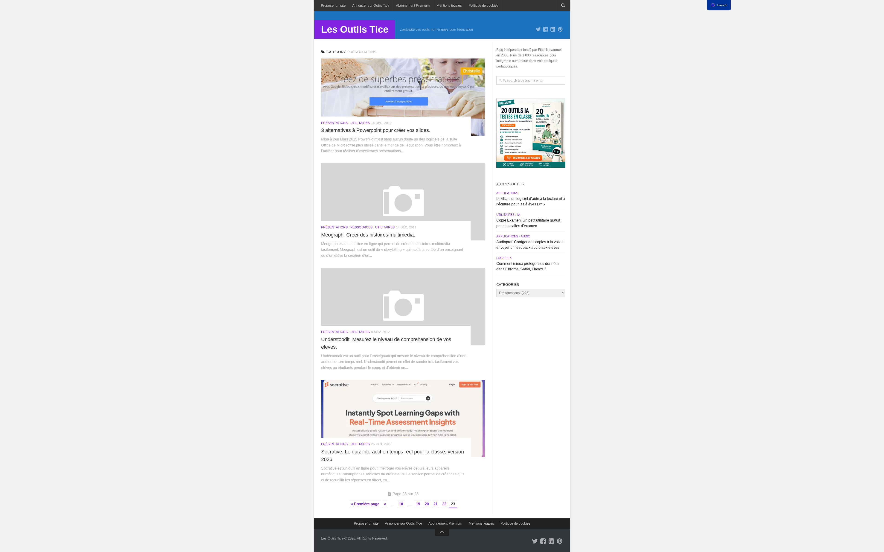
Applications (507, 193)
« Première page (365, 504)
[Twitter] (538, 29)
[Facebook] (545, 29)
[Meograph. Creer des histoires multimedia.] (403, 201)
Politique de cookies (483, 5)
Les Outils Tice (354, 29)
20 (427, 504)
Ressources (361, 227)
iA (518, 214)
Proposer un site (333, 5)
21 (435, 504)
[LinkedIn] (553, 29)
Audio (525, 236)
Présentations (334, 123)
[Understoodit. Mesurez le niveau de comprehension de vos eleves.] (403, 306)
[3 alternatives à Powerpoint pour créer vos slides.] (403, 97)
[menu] (719, 5)
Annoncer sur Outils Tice (370, 5)
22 (444, 504)
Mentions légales (449, 5)
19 (418, 504)
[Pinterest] (560, 29)
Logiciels (504, 258)
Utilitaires (360, 123)
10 (401, 504)
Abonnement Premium (413, 5)
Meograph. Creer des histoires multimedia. (368, 235)
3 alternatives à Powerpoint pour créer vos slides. (375, 130)
